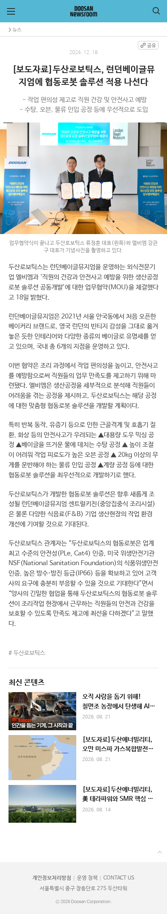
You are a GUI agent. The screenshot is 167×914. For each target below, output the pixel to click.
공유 (151, 45)
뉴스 (17, 30)
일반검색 (156, 11)
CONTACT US (119, 878)
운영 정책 (87, 878)
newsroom (83, 11)
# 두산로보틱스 (27, 652)
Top (159, 853)
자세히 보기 (83, 711)
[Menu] (11, 11)
